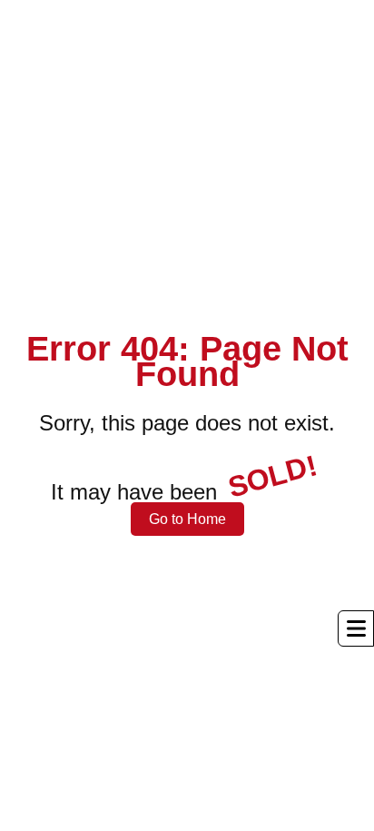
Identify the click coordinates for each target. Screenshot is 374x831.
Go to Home (187, 519)
